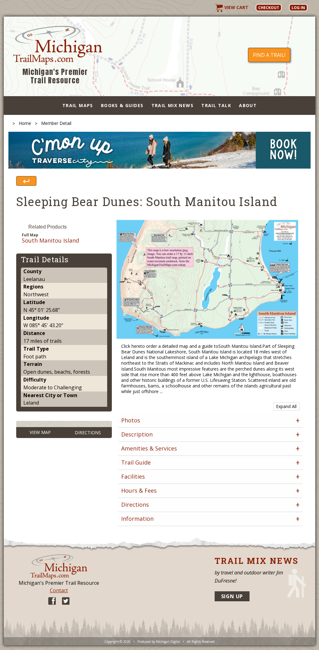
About (248, 105)
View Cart (235, 7)
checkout (268, 7)
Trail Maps (77, 105)
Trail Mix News (172, 105)
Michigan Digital (168, 641)
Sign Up (232, 596)
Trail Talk (216, 105)
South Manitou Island (50, 240)
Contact (59, 590)
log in (298, 7)
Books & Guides (122, 105)
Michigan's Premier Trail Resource (55, 76)
